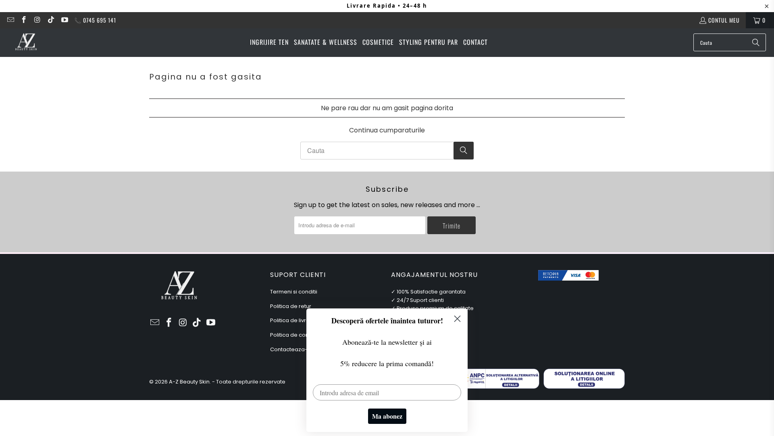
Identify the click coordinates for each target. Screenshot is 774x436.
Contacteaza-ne (292, 349)
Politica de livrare (292, 320)
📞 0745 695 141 (95, 20)
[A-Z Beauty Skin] (26, 42)
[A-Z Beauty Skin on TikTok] (51, 20)
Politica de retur (290, 306)
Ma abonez (387, 416)
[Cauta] (756, 42)
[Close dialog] (457, 319)
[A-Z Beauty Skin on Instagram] (37, 20)
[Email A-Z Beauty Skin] (10, 20)
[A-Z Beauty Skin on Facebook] (24, 20)
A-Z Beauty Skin (189, 382)
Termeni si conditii (293, 292)
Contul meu (724, 20)
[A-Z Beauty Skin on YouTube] (64, 20)
